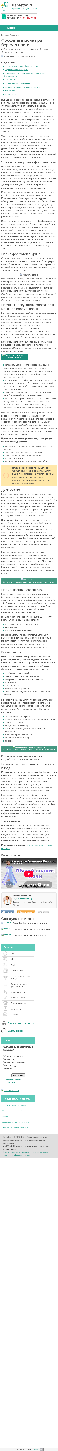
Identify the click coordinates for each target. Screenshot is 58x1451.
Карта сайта (15, 1152)
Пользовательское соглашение (34, 1152)
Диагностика (10, 80)
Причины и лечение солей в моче (29, 935)
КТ (12, 959)
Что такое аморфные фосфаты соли (21, 66)
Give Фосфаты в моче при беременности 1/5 (39, 912)
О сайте (6, 1152)
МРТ (13, 954)
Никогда (9, 1068)
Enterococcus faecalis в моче (14, 1105)
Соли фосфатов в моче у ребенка (30, 923)
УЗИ (13, 965)
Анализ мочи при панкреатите (15, 1122)
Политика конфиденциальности (16, 1155)
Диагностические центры (21, 1023)
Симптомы (16, 1009)
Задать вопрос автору (22, 899)
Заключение (10, 90)
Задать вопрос (15, 1031)
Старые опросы (13, 1079)
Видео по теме (11, 94)
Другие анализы (18, 1003)
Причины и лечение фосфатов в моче (32, 929)
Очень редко (11, 1065)
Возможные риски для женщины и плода (23, 87)
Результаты (11, 1082)
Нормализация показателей (17, 83)
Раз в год (9, 1059)
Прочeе (14, 1014)
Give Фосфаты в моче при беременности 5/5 (48, 912)
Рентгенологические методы (20, 977)
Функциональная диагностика (19, 985)
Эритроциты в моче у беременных (17, 1111)
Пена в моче (7, 1116)
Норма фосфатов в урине (16, 69)
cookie (35, 1449)
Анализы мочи (18, 998)
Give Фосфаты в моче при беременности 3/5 (44, 912)
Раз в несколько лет (15, 1062)
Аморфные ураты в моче (18, 356)
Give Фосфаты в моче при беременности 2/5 (41, 912)
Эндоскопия (17, 970)
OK (41, 1449)
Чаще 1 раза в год (14, 1056)
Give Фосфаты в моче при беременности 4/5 (46, 912)
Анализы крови (18, 992)
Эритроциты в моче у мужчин (15, 1127)
